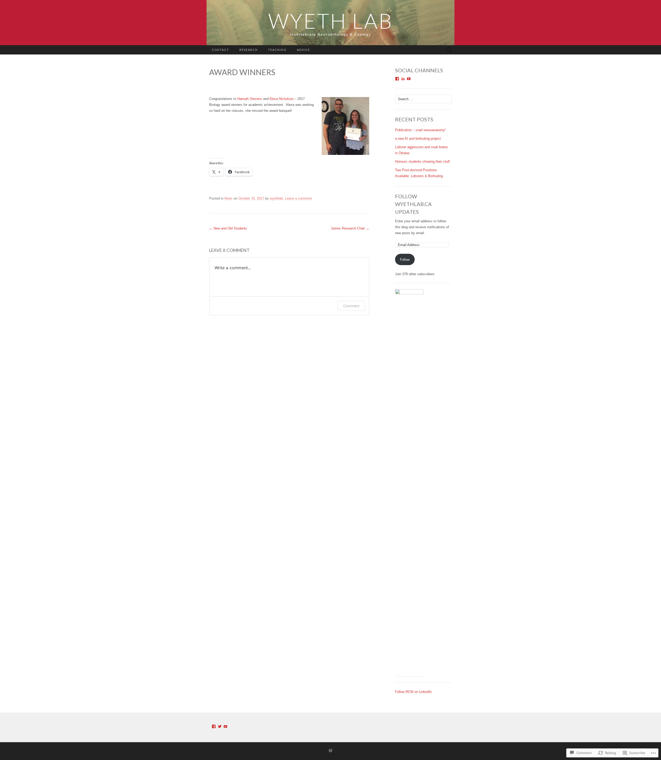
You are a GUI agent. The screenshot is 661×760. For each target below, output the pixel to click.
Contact (220, 49)
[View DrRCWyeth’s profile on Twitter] (220, 726)
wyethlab (276, 198)
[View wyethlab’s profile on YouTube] (409, 79)
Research (248, 49)
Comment (351, 306)
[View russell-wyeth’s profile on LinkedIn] (403, 79)
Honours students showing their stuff (422, 161)
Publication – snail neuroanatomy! (420, 130)
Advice (303, 49)
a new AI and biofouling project (418, 138)
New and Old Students (228, 228)
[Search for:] (449, 50)
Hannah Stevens (249, 99)
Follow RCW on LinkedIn (413, 692)
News (228, 198)
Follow (405, 260)
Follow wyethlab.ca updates (413, 204)
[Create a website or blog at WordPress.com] (330, 751)
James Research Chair (350, 228)
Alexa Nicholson (281, 99)
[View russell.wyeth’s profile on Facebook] (397, 79)
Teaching (277, 49)
